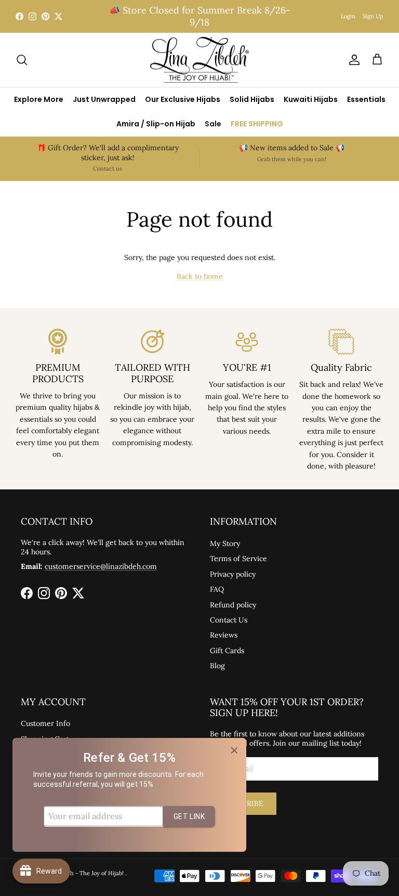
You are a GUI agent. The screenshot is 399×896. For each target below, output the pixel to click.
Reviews (223, 635)
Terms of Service (238, 558)
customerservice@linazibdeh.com (101, 566)
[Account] (352, 60)
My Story (225, 543)
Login (348, 16)
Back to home (200, 276)
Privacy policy (233, 574)
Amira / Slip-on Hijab (155, 124)
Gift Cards (227, 650)
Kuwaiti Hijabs (311, 99)
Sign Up (373, 16)
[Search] (22, 60)
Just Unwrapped (104, 99)
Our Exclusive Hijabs (182, 99)
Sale (213, 124)
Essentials (366, 99)
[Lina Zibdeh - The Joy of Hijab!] (199, 60)
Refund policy (233, 604)
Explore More (38, 99)
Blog (217, 665)
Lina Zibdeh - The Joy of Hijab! (83, 873)
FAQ (217, 589)
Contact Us (228, 620)
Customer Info (45, 723)
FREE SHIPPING (257, 124)
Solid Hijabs (252, 99)
